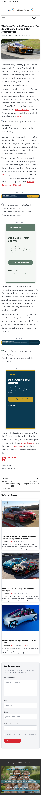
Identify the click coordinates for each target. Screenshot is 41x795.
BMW (19, 116)
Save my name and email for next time (21, 734)
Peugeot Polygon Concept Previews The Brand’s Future (19, 642)
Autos (10, 466)
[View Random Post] (30, 18)
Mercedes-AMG (22, 109)
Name (6, 701)
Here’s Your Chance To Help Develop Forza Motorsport (18, 590)
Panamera (10, 468)
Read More (12, 457)
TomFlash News (27, 763)
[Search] (38, 18)
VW (2, 175)
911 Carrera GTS (16, 446)
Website (11, 723)
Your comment (9, 678)
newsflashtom (25, 35)
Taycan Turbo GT (27, 443)
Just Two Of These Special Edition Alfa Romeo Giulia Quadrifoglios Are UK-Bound (19, 537)
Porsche (17, 468)
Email (6, 712)
